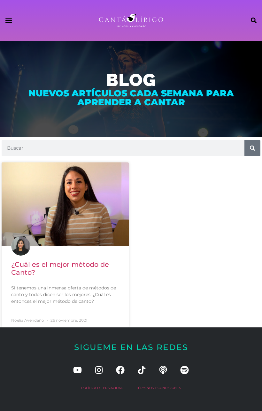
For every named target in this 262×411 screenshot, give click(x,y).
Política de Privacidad (102, 388)
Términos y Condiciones (158, 388)
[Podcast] (163, 370)
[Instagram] (99, 370)
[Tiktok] (141, 370)
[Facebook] (120, 370)
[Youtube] (77, 370)
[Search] (252, 148)
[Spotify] (184, 370)
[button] (8, 20)
